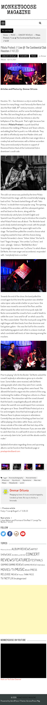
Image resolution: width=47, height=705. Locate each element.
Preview (21, 575)
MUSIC (13, 35)
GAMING (4, 564)
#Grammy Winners (6, 550)
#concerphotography (16, 478)
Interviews (41, 565)
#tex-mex (37, 480)
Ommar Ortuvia (19, 490)
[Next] (41, 467)
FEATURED (24, 56)
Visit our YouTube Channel (11, 679)
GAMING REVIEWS (16, 564)
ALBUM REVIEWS (21, 549)
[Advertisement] (23, 609)
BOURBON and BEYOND (18, 555)
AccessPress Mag (33, 701)
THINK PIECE (29, 574)
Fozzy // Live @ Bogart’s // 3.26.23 (14, 511)
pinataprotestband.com (10, 451)
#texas (4, 483)
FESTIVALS (37, 560)
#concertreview (31, 478)
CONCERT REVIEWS (25, 35)
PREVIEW (14, 574)
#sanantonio (27, 480)
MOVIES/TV (8, 569)
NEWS (27, 570)
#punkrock (16, 480)
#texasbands (13, 483)
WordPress (14, 701)
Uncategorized (19, 578)
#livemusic (5, 480)
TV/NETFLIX (7, 578)
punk (22, 483)
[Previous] (6, 467)
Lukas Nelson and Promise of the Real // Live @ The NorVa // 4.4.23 (21, 521)
